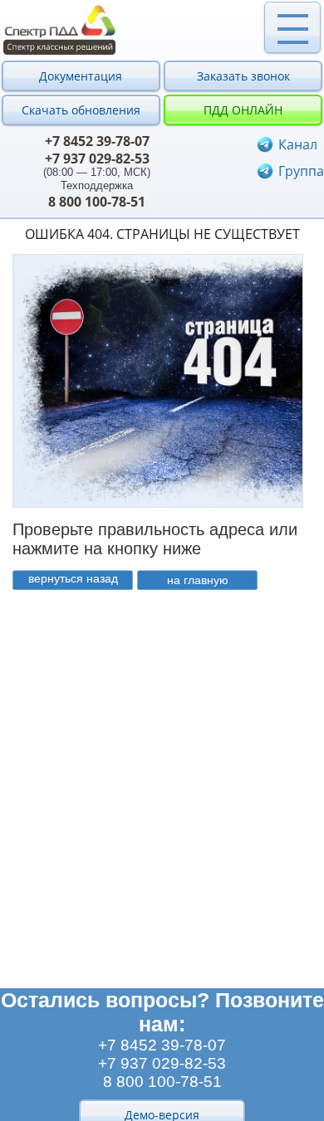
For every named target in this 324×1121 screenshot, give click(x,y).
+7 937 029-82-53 (97, 158)
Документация (80, 76)
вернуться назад (73, 578)
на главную (197, 580)
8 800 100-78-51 (96, 202)
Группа (301, 171)
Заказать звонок (243, 76)
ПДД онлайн (243, 110)
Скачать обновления (81, 110)
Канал (297, 144)
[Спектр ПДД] (162, 30)
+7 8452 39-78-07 (97, 141)
